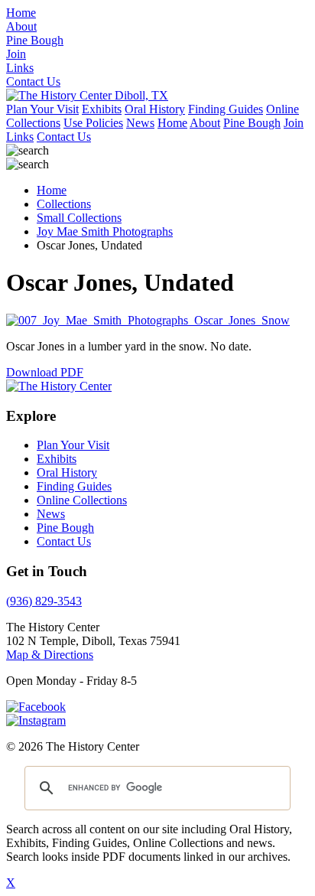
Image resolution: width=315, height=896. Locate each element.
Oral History (155, 109)
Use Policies (93, 122)
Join (294, 122)
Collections (64, 203)
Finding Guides (225, 109)
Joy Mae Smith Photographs (105, 231)
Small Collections (79, 217)
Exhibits (102, 109)
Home (172, 122)
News (140, 122)
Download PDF (44, 372)
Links (20, 136)
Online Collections (82, 500)
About (205, 122)
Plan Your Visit (42, 109)
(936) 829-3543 (44, 601)
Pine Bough (252, 122)
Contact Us (64, 136)
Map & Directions (49, 654)
